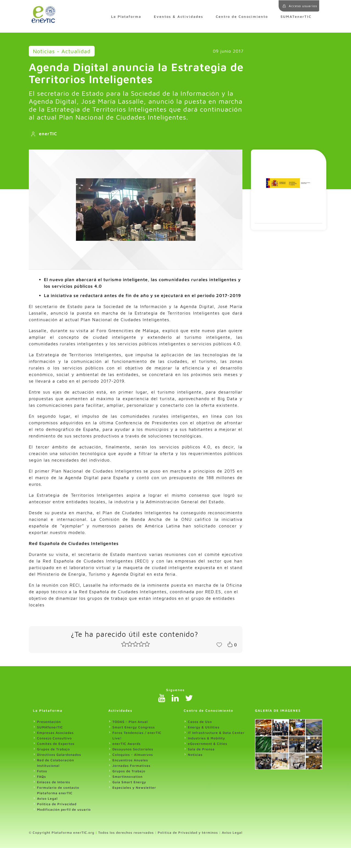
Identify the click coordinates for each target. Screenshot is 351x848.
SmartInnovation (127, 776)
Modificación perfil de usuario (64, 809)
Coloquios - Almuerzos (132, 755)
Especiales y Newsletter (134, 787)
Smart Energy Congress (133, 727)
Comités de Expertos (56, 744)
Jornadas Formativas (131, 766)
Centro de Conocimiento (242, 17)
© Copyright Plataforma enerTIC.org (61, 832)
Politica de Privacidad (57, 804)
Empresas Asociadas (55, 733)
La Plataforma (126, 17)
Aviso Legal (47, 798)
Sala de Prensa (201, 749)
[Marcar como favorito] (219, 644)
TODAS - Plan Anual (130, 722)
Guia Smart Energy (129, 782)
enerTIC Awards (126, 744)
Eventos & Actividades (178, 17)
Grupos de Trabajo (53, 749)
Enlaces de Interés (53, 782)
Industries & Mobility (206, 738)
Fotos (42, 771)
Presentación (49, 722)
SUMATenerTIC (296, 17)
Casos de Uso (200, 722)
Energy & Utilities (204, 727)
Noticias (195, 755)
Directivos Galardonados (59, 755)
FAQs (41, 776)
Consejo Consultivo (54, 738)
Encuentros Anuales (130, 760)
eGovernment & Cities (207, 744)
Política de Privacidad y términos (188, 832)
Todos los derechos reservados (126, 832)
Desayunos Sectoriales (132, 749)
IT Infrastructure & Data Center (216, 733)
